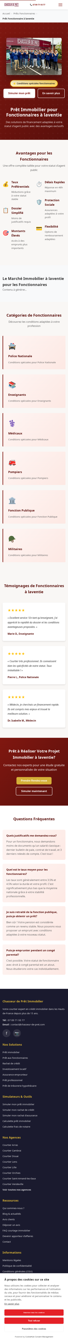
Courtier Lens (10, 1161)
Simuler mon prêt (19, 93)
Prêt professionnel (12, 1080)
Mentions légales (12, 1260)
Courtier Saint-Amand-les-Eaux (19, 1178)
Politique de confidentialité (17, 1265)
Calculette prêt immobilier (17, 1121)
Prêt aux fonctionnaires (15, 1057)
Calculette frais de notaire (16, 1126)
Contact (7, 1241)
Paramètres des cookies (34, 1329)
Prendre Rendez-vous (34, 780)
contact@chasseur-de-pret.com (28, 1024)
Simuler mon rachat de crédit (18, 1109)
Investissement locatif (14, 1069)
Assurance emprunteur (15, 1074)
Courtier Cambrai (12, 1150)
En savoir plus (51, 93)
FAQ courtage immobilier (16, 1230)
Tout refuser (34, 1320)
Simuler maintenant (34, 791)
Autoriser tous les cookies (34, 1312)
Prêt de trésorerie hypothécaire (19, 1085)
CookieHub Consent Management (39, 1336)
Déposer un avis (11, 1224)
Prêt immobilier (11, 1052)
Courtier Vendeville (13, 1184)
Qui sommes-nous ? (13, 1208)
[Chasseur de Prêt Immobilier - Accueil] (11, 5)
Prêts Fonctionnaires (24, 13)
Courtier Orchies (11, 1172)
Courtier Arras (10, 1145)
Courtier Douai (11, 1156)
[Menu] (60, 4)
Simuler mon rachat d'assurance (20, 1115)
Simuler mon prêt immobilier (18, 1104)
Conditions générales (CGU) (18, 1271)
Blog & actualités (12, 1213)
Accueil (6, 13)
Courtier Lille (9, 1167)
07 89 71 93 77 (16, 1020)
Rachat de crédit (11, 1063)
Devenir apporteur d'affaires (18, 1236)
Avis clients (9, 1219)
